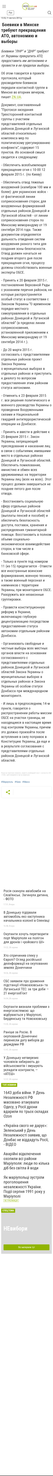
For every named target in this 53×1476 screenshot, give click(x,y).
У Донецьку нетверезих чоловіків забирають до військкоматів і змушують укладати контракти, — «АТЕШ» (23, 1066)
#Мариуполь (7, 782)
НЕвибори (15, 1228)
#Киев (18, 782)
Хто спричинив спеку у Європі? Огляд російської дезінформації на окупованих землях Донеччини (26, 961)
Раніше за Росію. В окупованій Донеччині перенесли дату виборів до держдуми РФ (24, 1038)
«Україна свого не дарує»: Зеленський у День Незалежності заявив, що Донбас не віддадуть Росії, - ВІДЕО (26, 1135)
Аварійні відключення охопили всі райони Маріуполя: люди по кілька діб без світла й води (26, 1160)
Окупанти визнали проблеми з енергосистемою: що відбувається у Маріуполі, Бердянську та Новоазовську (26, 1013)
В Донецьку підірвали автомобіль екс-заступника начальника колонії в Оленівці (26, 916)
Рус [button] (10, 12)
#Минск (26, 782)
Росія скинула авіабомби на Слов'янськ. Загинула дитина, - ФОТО (26, 895)
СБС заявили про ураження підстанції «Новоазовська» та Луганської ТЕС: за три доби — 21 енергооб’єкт (26, 987)
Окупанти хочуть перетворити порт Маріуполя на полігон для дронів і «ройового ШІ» (26, 938)
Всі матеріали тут (26, 1247)
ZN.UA (16, 97)
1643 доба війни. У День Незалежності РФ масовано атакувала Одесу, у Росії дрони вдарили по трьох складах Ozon (26, 1104)
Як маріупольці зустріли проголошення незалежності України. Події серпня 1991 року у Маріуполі (24, 1187)
